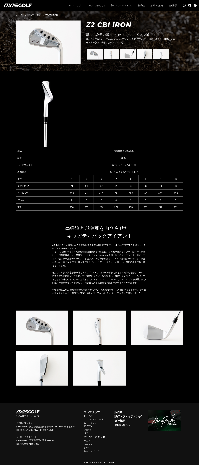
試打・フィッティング (122, 5)
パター (87, 433)
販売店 (141, 5)
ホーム (19, 15)
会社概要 (173, 5)
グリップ (88, 447)
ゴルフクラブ (74, 5)
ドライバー (89, 416)
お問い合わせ (156, 5)
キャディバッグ (91, 451)
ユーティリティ (91, 422)
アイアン (88, 426)
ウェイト (88, 441)
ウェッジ (88, 429)
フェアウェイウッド (93, 419)
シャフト (88, 444)
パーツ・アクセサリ (96, 5)
